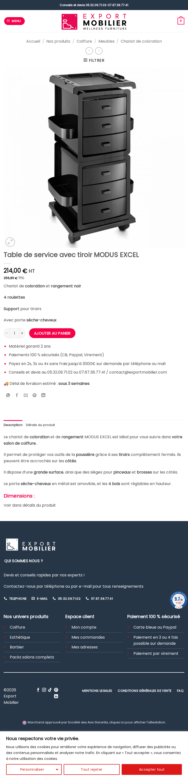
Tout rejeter (91, 769)
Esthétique (20, 637)
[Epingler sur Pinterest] (35, 396)
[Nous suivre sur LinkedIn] (56, 696)
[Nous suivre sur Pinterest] (56, 690)
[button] (14, 21)
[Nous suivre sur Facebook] (38, 690)
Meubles (106, 41)
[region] (94, 755)
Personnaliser (32, 769)
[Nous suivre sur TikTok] (50, 690)
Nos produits (58, 41)
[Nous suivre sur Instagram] (44, 690)
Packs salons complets (32, 657)
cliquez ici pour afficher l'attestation (137, 722)
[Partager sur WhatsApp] (8, 396)
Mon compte (83, 627)
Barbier (17, 647)
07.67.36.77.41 (118, 5)
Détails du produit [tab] (40, 425)
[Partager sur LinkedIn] (43, 396)
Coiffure (84, 41)
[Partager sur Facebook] (17, 396)
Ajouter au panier (52, 333)
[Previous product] (99, 51)
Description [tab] (13, 425)
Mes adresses (84, 647)
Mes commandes (88, 637)
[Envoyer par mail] (26, 396)
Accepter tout (151, 769)
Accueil (33, 41)
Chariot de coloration (141, 41)
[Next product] (89, 51)
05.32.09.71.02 (96, 5)
